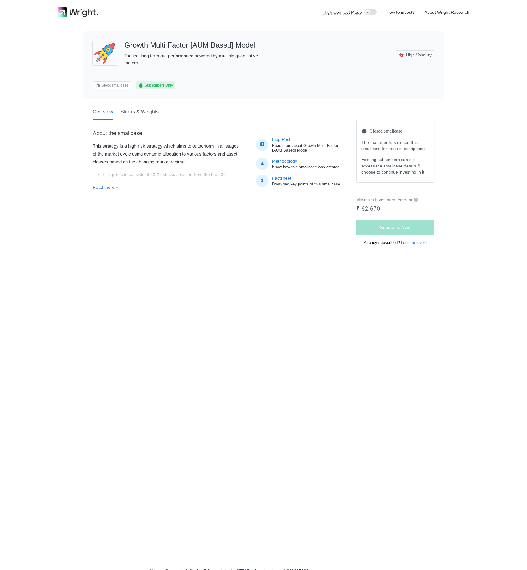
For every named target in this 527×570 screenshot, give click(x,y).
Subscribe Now (395, 227)
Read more (103, 187)
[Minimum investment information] (416, 199)
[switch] (370, 12)
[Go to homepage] (78, 12)
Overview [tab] (103, 111)
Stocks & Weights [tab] (139, 111)
